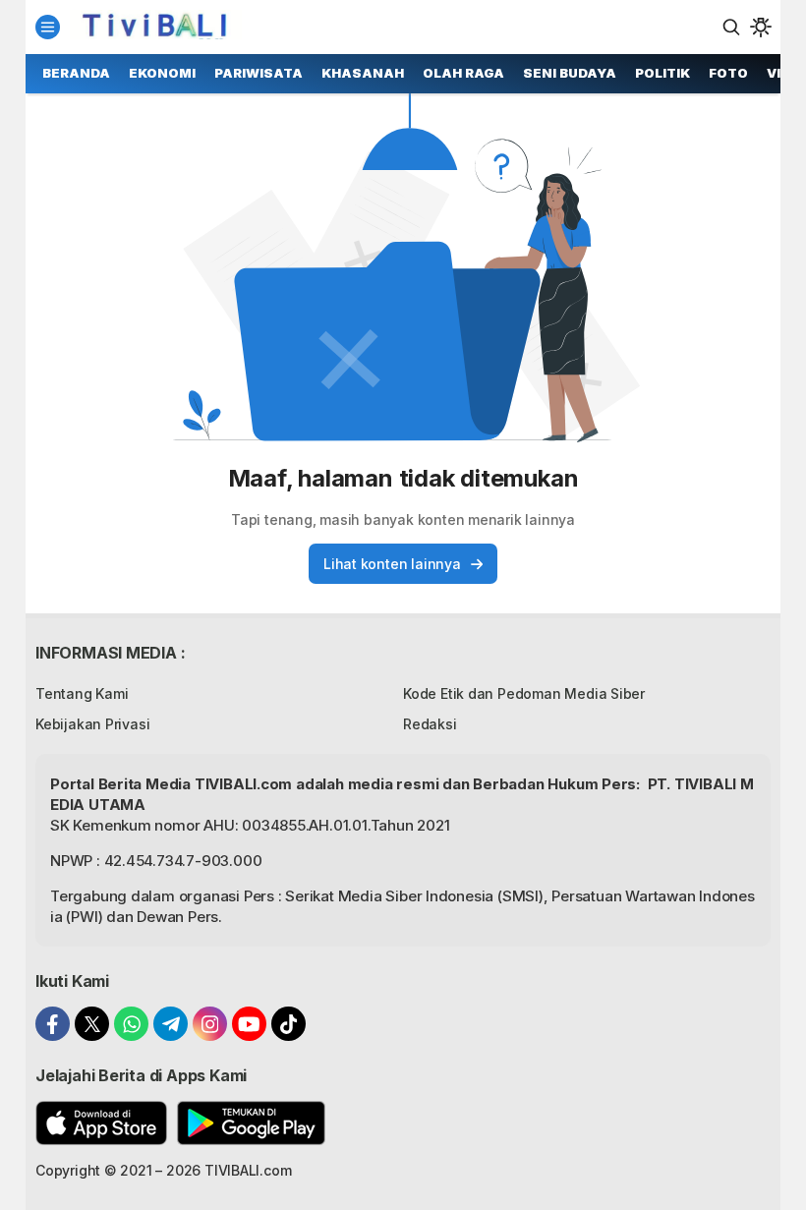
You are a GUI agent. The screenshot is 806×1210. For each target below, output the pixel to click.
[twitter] (92, 1024)
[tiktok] (288, 1024)
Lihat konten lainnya (392, 563)
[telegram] (170, 1024)
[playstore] (251, 1123)
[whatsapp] (131, 1024)
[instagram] (210, 1024)
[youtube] (249, 1024)
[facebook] (52, 1024)
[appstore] (101, 1123)
